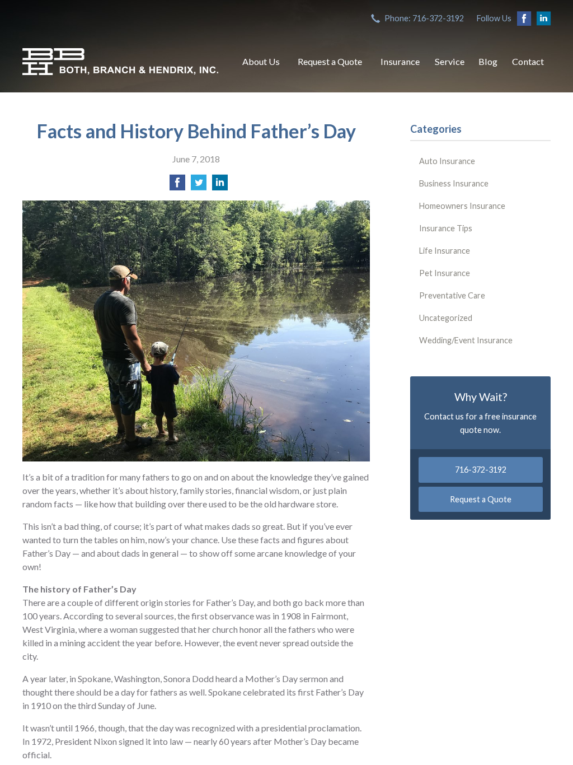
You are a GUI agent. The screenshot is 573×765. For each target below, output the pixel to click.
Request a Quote (330, 61)
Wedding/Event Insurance (466, 340)
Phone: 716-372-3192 (424, 18)
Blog (487, 61)
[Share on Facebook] (177, 185)
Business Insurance (454, 183)
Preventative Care (452, 295)
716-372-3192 (480, 469)
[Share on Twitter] (198, 185)
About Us (261, 61)
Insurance (400, 61)
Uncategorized (445, 318)
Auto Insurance (447, 161)
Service (449, 61)
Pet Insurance (444, 273)
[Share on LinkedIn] (220, 185)
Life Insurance (444, 250)
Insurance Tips (445, 228)
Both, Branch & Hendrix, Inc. (120, 61)
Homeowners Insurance (462, 206)
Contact (528, 61)
